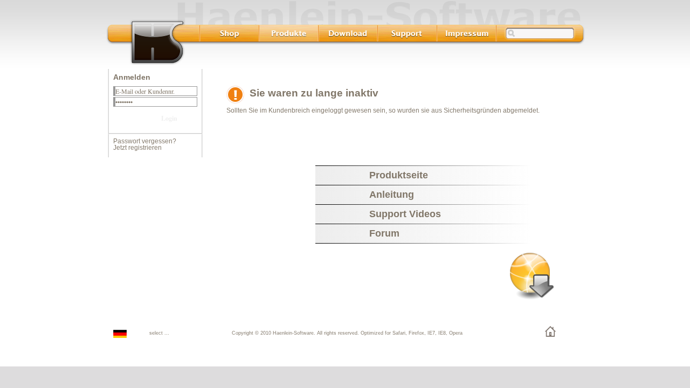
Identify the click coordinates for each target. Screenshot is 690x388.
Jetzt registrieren (137, 147)
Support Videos (405, 214)
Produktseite (398, 175)
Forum (384, 233)
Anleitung (391, 194)
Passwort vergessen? (144, 141)
